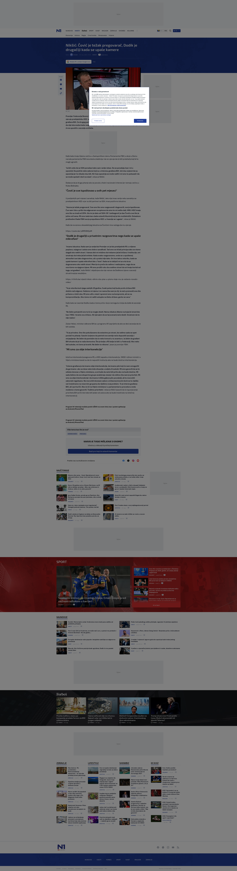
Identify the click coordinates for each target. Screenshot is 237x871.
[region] (119, 106)
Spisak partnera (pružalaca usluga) (101, 115)
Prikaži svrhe (98, 120)
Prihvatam (140, 120)
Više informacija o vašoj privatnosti (116, 105)
